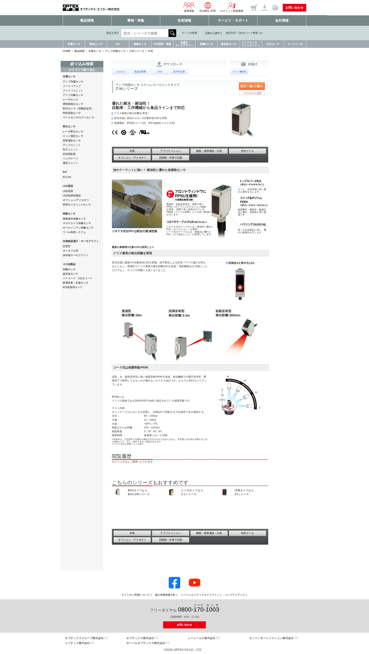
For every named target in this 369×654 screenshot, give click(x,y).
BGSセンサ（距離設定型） (78, 108)
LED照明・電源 (162, 44)
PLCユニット (70, 149)
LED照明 (68, 191)
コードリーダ (295, 44)
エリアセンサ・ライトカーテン (251, 44)
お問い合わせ (294, 7)
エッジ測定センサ (73, 136)
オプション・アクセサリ (132, 157)
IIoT (118, 44)
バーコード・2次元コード (77, 278)
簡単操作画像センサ (74, 218)
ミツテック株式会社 (77, 643)
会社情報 (282, 20)
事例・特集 (135, 20)
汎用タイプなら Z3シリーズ (244, 492)
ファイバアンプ (72, 86)
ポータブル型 (70, 250)
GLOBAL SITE (207, 10)
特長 (132, 151)
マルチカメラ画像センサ (77, 223)
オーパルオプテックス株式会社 (145, 643)
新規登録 (238, 10)
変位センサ (95, 44)
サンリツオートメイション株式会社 (271, 638)
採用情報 (189, 10)
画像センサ (140, 44)
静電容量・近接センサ (75, 282)
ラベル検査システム (74, 232)
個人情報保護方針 (165, 594)
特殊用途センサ (72, 112)
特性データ (247, 151)
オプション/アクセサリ (76, 200)
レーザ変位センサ (73, 131)
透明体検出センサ (73, 104)
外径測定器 (69, 154)
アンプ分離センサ (73, 95)
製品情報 (87, 20)
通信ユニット (70, 162)
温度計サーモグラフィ (184, 44)
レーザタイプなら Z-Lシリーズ (192, 492)
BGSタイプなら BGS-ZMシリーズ (139, 492)
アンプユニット (72, 145)
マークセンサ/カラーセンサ (78, 117)
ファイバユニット (73, 90)
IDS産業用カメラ (72, 287)
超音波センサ (228, 44)
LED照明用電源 (72, 195)
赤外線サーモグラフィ (75, 255)
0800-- (198, 608)
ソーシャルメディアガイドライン (200, 594)
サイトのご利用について (136, 594)
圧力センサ (272, 44)
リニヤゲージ (70, 158)
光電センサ (73, 44)
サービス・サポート (233, 20)
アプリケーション (170, 151)
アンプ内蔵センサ (115, 51)
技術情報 (184, 20)
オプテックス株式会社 (140, 638)
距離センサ (206, 44)
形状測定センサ (72, 140)
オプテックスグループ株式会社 (84, 638)
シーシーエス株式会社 (201, 638)
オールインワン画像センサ (78, 227)
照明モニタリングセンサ (77, 204)
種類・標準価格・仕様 (209, 151)
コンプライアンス (235, 594)
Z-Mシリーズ (136, 51)
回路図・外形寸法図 (170, 157)
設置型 (66, 246)
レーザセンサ (70, 99)
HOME (66, 51)
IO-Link (67, 177)
